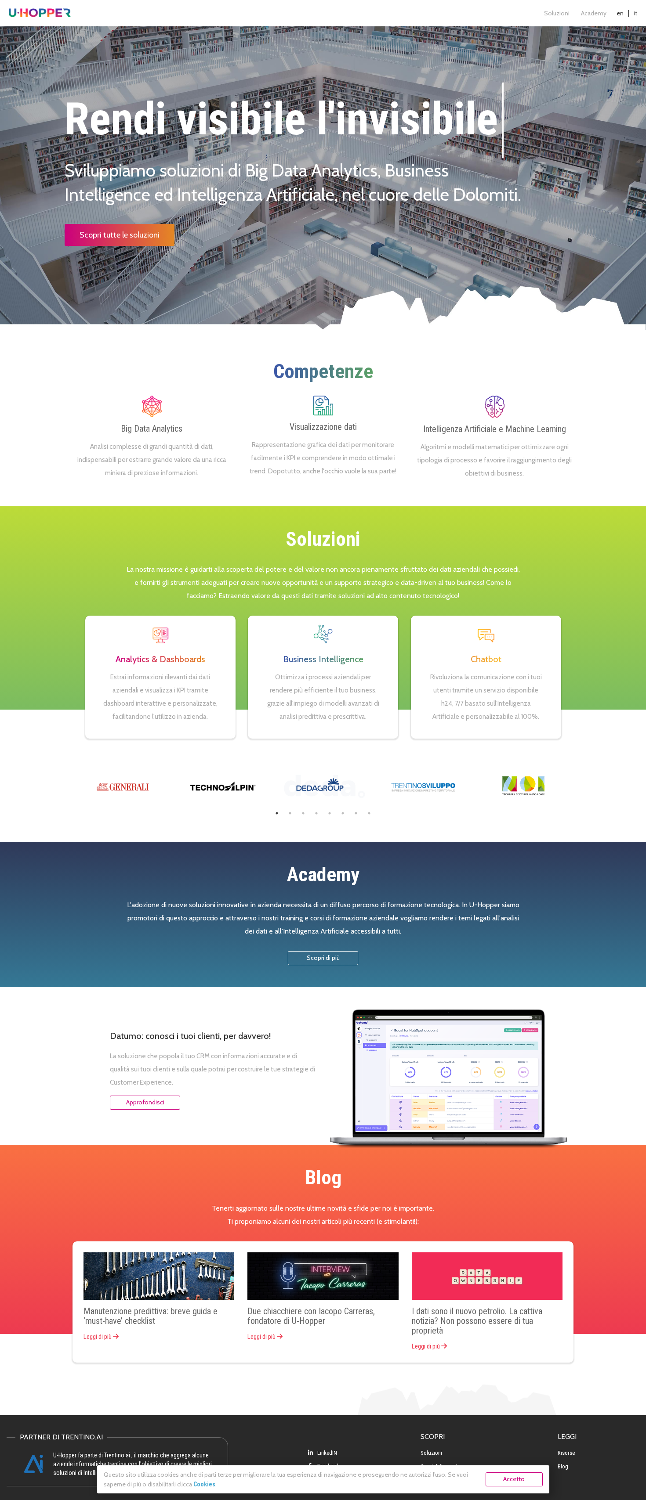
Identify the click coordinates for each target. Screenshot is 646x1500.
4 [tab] (316, 813)
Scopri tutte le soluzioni (120, 235)
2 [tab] (290, 813)
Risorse (566, 1453)
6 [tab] (342, 813)
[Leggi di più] (158, 1276)
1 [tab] (276, 813)
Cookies (204, 1484)
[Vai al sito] (123, 786)
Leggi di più (98, 1337)
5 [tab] (329, 813)
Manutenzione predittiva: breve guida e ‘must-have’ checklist (150, 1316)
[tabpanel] (123, 786)
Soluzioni (557, 13)
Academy (593, 13)
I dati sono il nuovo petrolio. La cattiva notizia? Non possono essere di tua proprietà (477, 1320)
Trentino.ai (117, 1455)
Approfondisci (145, 1102)
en (620, 13)
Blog (563, 1466)
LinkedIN (326, 1453)
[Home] (40, 13)
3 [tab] (303, 813)
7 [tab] (356, 813)
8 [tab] (369, 813)
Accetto (514, 1479)
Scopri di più (323, 958)
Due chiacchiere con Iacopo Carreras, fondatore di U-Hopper (311, 1316)
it (635, 13)
